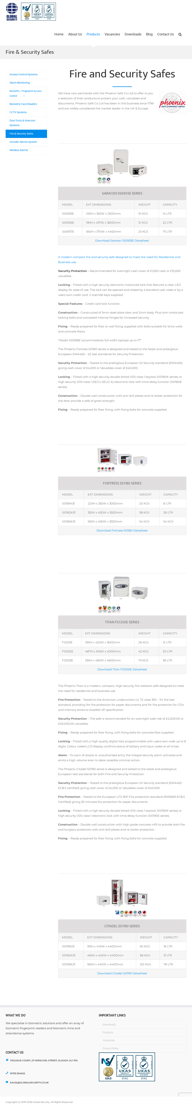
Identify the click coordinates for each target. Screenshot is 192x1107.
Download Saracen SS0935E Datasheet (122, 240)
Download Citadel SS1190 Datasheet (122, 973)
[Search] (180, 34)
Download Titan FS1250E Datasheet (122, 669)
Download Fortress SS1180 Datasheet (122, 530)
